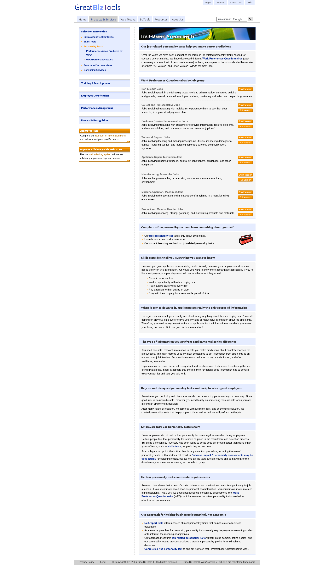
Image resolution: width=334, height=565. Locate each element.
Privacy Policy (86, 562)
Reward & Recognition (94, 120)
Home (82, 19)
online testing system (100, 154)
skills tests (174, 446)
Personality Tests (93, 46)
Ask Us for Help (89, 131)
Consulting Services (95, 70)
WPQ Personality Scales (99, 59)
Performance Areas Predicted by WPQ (104, 53)
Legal (103, 562)
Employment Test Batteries (99, 37)
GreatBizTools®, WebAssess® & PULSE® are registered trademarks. (219, 562)
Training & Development (95, 83)
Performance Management (97, 108)
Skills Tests (90, 42)
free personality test (161, 235)
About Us (177, 19)
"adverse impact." (202, 455)
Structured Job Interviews (98, 65)
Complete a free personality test (163, 548)
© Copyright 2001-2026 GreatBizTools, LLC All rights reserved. (145, 562)
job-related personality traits (189, 537)
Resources (161, 19)
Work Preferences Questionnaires (222, 58)
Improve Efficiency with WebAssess (101, 149)
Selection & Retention (94, 31)
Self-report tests (153, 523)
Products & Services (103, 19)
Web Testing (127, 19)
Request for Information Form (110, 136)
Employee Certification (95, 95)
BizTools (145, 19)
